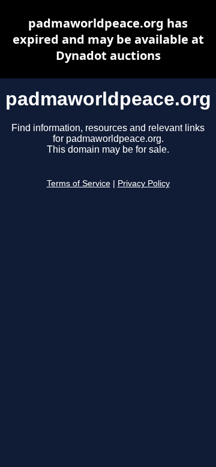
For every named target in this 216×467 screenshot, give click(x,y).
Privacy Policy (144, 183)
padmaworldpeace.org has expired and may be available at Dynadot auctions (108, 39)
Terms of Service (78, 183)
